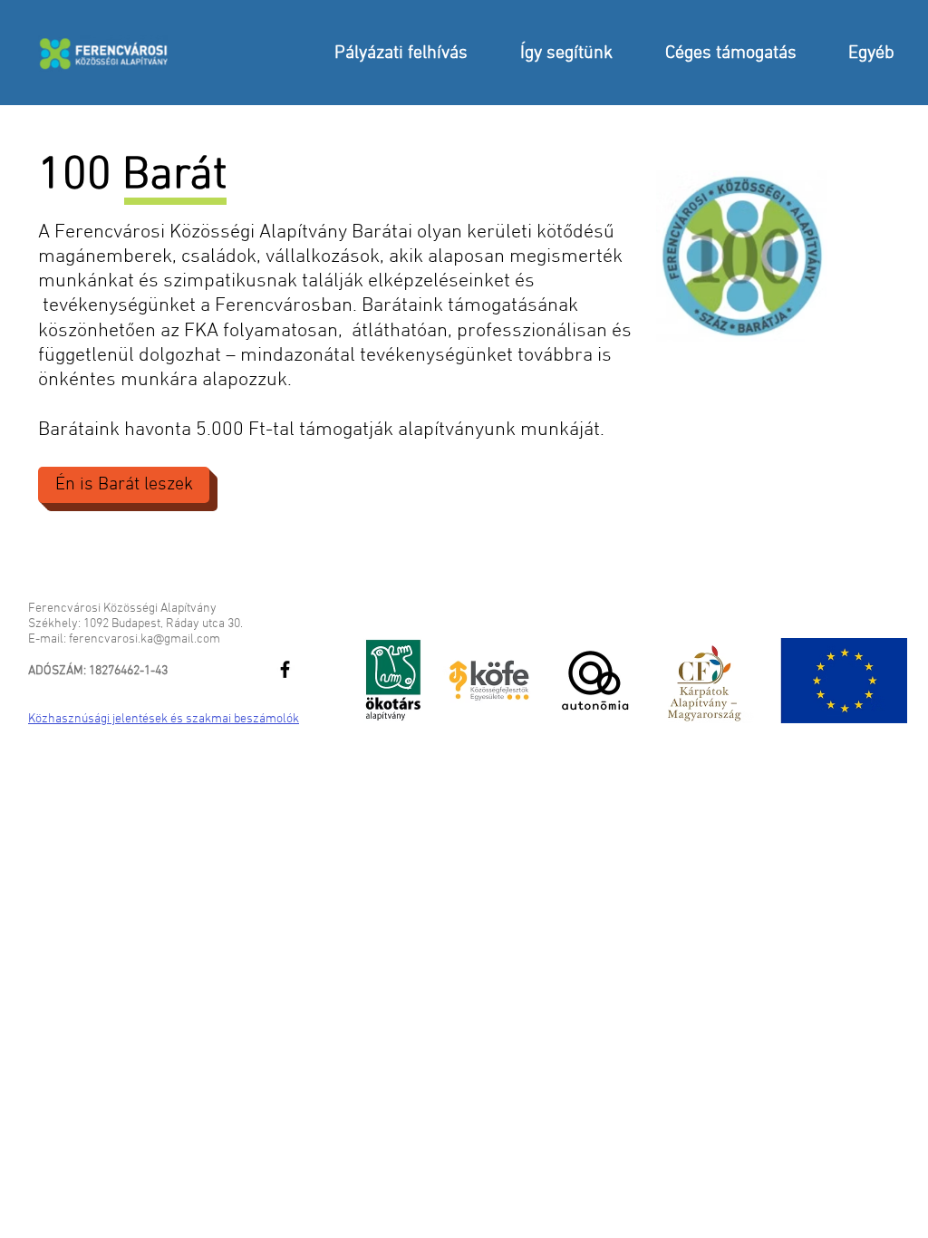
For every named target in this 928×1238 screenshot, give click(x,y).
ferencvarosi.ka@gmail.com (144, 639)
